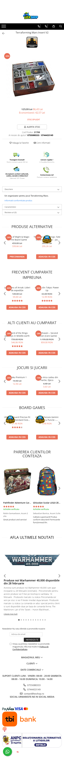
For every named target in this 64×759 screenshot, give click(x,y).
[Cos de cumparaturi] (53, 26)
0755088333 (34, 685)
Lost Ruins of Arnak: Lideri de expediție (17, 289)
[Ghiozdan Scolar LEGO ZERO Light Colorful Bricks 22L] (47, 481)
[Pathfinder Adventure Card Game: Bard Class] (17, 481)
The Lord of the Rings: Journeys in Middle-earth (17, 334)
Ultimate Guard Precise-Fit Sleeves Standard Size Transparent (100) (17, 418)
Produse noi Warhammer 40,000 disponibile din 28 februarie (32, 582)
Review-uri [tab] (11, 212)
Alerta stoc (33, 126)
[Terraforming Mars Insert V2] (32, 79)
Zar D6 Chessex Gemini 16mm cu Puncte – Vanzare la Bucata (46, 418)
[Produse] (4, 27)
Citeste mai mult (10, 614)
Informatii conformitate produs (18, 200)
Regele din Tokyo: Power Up (47, 289)
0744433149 (34, 689)
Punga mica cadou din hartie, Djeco (47, 379)
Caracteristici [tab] (10, 207)
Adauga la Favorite (20, 142)
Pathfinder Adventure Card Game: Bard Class (26, 502)
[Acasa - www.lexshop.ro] (32, 16)
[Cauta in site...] (60, 26)
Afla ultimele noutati (32, 537)
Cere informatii (43, 142)
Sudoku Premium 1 (17, 377)
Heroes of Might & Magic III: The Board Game (17, 238)
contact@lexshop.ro (33, 693)
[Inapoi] (2, 33)
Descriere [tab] (9, 189)
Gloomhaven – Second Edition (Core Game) (47, 334)
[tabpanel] (32, 79)
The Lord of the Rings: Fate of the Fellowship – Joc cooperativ (47, 238)
